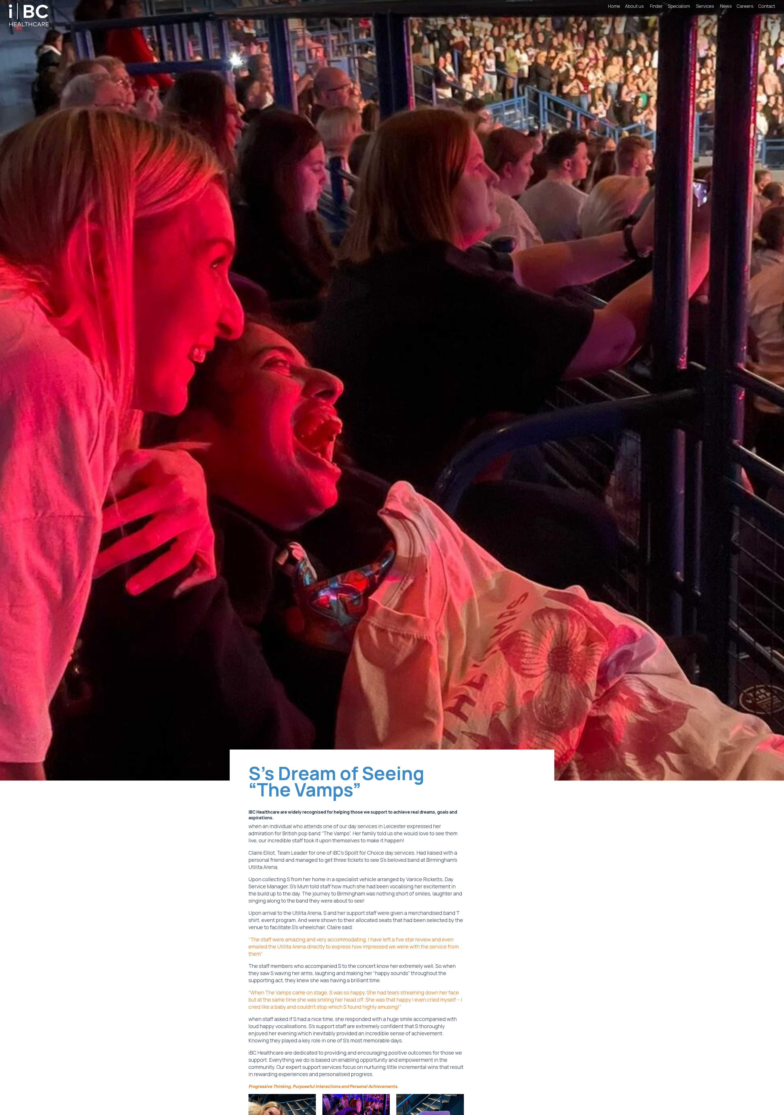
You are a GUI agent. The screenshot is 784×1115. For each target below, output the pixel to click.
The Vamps (336, 833)
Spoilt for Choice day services (379, 852)
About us (634, 6)
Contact (766, 6)
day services (362, 826)
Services (705, 6)
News (726, 6)
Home (614, 6)
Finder (656, 6)
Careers (745, 6)
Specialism (679, 6)
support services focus (329, 1067)
